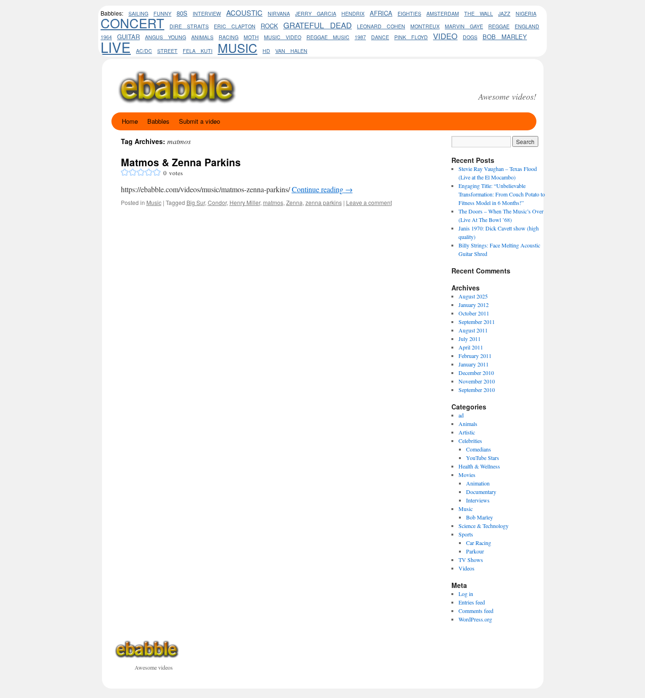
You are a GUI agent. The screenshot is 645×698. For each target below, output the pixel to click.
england (527, 26)
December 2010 (476, 372)
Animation (478, 483)
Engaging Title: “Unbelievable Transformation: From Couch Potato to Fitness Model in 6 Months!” (501, 194)
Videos (466, 568)
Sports (465, 534)
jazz (504, 13)
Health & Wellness (479, 466)
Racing (228, 37)
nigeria (526, 13)
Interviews (478, 500)
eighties (409, 13)
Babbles (158, 121)
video (445, 36)
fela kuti (197, 50)
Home (130, 121)
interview (207, 13)
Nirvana (279, 13)
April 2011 (470, 347)
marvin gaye (464, 26)
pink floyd (411, 37)
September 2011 (476, 321)
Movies (466, 474)
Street (167, 50)
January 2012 (473, 304)
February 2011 (475, 355)
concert (132, 23)
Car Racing (478, 542)
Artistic (466, 432)
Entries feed (471, 602)
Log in (465, 593)
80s (182, 13)
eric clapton (234, 26)
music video (282, 37)
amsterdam (442, 13)
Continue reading (322, 189)
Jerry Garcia (315, 13)
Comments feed (475, 610)
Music (237, 47)
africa (381, 13)
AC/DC (144, 50)
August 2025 (473, 296)
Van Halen (291, 50)
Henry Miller (244, 202)
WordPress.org (475, 619)
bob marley (505, 36)
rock (269, 25)
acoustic (244, 12)
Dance (380, 37)
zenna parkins (324, 202)
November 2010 (476, 381)
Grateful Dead (317, 25)
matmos (273, 202)
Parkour (475, 551)
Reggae (498, 26)
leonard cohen (381, 26)
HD (266, 50)
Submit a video (199, 121)
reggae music (327, 37)
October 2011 (473, 313)
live (116, 47)
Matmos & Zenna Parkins (181, 162)
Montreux (425, 26)
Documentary (481, 491)
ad (461, 415)
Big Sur (196, 202)
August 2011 (473, 330)
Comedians (478, 449)
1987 (360, 37)
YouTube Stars (482, 457)
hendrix (353, 13)
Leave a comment (369, 202)
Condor (217, 202)
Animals (467, 423)
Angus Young (165, 37)
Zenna (294, 202)
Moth (251, 37)
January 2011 (473, 364)
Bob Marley (479, 517)
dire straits (189, 26)
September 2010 (476, 389)
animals (202, 37)
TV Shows (470, 559)
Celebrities (470, 440)
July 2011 (469, 338)
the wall (478, 13)
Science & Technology (483, 525)
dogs (470, 37)
